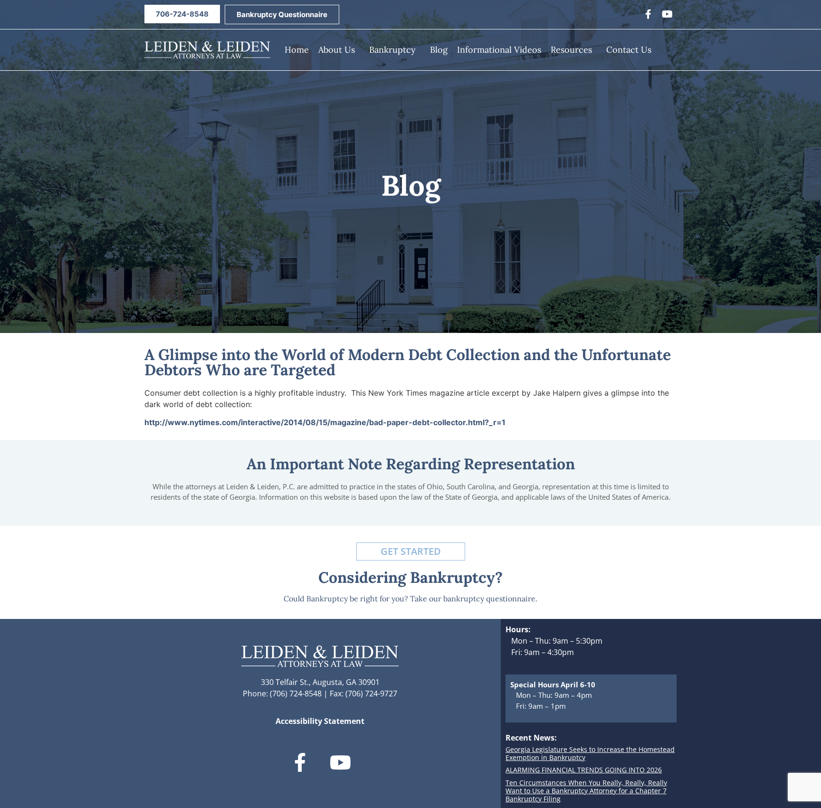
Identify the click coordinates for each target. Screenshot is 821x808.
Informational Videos (499, 49)
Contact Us (628, 49)
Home (297, 49)
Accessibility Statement (320, 721)
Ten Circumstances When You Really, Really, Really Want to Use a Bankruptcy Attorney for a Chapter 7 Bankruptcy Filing (586, 790)
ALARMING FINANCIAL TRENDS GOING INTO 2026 (584, 769)
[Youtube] (667, 14)
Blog (439, 49)
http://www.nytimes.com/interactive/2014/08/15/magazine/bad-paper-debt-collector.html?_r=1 (325, 422)
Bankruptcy (392, 49)
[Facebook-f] (648, 14)
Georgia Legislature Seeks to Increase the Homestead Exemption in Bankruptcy (590, 753)
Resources (571, 49)
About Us (336, 49)
